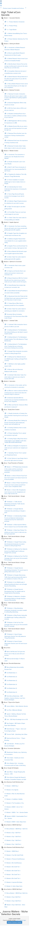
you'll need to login (21, 920)
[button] (1, 1)
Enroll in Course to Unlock (14, 922)
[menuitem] (1, 4)
